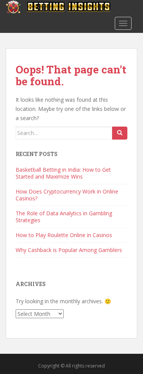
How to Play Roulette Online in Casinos (64, 235)
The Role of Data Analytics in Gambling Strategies (64, 217)
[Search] (119, 133)
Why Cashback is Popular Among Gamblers (69, 250)
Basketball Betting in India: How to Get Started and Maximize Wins (63, 173)
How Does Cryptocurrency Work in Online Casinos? (67, 195)
